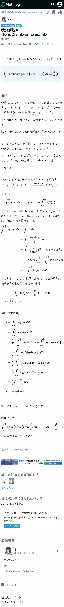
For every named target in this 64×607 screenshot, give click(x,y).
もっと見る (7, 487)
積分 (6, 39)
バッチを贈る (11, 526)
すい (10, 19)
